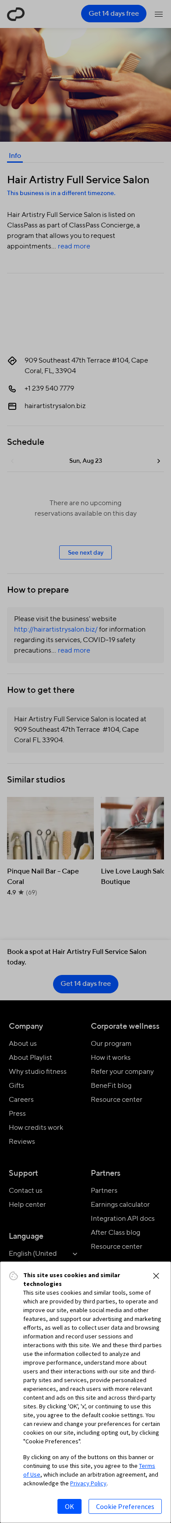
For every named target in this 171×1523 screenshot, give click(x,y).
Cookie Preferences (125, 1506)
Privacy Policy (88, 1483)
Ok (69, 1506)
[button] (156, 1276)
